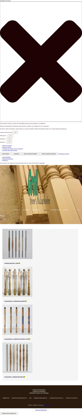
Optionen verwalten (7, 145)
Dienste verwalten (6, 147)
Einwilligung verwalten (9, 413)
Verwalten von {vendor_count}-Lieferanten (12, 148)
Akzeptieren (5, 153)
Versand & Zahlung (72, 398)
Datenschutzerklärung (7, 158)
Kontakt (65, 209)
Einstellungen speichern (49, 153)
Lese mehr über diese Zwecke (9, 150)
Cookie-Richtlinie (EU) (56, 398)
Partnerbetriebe (55, 209)
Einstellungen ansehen (30, 153)
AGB (30, 398)
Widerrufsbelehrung (40, 398)
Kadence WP (47, 405)
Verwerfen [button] (42, 163)
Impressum (5, 160)
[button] (41, 62)
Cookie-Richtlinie (6, 157)
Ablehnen (16, 153)
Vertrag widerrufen (41, 410)
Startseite (16, 209)
